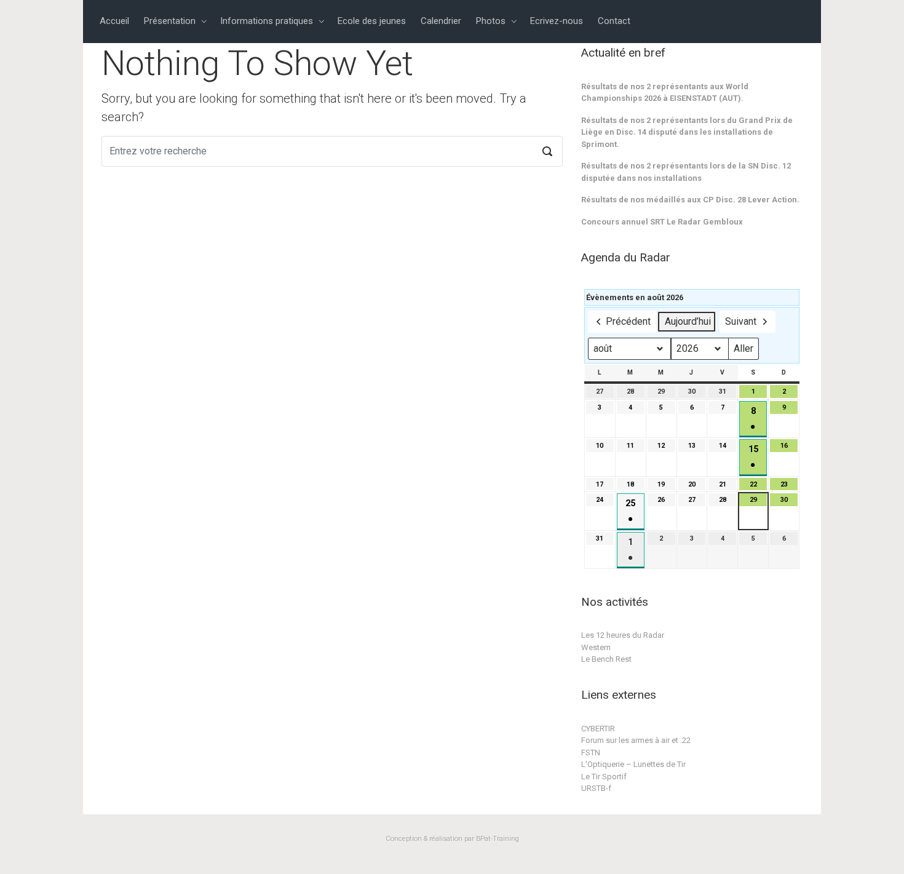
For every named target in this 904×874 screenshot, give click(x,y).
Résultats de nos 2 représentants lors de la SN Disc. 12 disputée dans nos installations (686, 172)
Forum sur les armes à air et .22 (636, 740)
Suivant (740, 321)
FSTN (590, 752)
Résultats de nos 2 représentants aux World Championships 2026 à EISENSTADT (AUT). (664, 92)
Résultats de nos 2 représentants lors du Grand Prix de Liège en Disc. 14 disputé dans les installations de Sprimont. (687, 132)
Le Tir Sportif (604, 776)
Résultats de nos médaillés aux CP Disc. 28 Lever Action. (690, 199)
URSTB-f (596, 788)
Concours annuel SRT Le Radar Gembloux (662, 221)
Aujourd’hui (688, 321)
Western (596, 647)
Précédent (628, 321)
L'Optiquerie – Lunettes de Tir (633, 764)
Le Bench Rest (606, 659)
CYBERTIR (598, 728)
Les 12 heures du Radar (622, 635)
